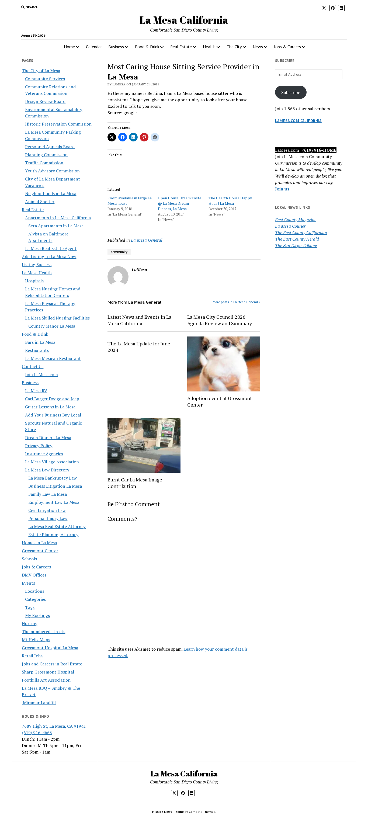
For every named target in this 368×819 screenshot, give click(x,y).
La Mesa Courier (290, 226)
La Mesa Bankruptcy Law (52, 478)
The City (234, 46)
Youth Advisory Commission (52, 171)
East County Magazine (295, 220)
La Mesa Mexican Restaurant (53, 358)
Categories (35, 599)
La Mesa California (184, 20)
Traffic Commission (44, 163)
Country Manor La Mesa (51, 326)
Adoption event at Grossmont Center (219, 401)
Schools (29, 559)
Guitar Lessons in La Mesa (50, 407)
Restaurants (37, 350)
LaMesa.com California (298, 120)
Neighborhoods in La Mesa (50, 193)
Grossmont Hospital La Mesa (50, 648)
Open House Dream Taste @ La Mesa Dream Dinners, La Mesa (179, 203)
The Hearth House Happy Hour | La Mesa (230, 200)
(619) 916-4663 (37, 732)
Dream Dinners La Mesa (48, 437)
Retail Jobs (32, 656)
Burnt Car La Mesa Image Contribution (134, 482)
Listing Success (36, 265)
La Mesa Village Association (52, 462)
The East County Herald (297, 239)
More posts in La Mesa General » (237, 302)
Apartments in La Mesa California (58, 218)
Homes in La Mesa (39, 543)
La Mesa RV (36, 391)
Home (69, 46)
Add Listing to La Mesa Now (49, 256)
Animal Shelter (39, 201)
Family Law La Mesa (47, 494)
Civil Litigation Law (47, 510)
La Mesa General (146, 240)
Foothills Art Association (46, 680)
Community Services (45, 79)
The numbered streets (43, 631)
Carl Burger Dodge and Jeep (52, 399)
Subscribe (290, 92)
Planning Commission (46, 155)
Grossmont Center (40, 551)
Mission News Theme (168, 812)
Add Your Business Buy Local (53, 415)
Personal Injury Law (47, 518)
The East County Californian (301, 232)
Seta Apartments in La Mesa (56, 226)
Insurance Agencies (44, 454)
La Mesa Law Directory (47, 470)
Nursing (29, 623)
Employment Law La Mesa (53, 502)
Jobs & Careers (287, 46)
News (258, 46)
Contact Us (32, 366)
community (119, 252)
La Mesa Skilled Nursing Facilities (57, 318)
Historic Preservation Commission (58, 124)
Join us (282, 189)
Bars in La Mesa (40, 342)
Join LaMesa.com (41, 374)
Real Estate (181, 46)
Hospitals (34, 281)
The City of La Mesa (41, 71)
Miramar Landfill (39, 703)
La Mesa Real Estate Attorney (57, 526)
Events (28, 583)
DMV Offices (34, 575)
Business (116, 46)
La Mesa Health (37, 273)
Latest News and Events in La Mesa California (139, 320)
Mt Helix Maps (36, 640)
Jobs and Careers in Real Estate (52, 664)
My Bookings (37, 615)
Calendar (94, 46)
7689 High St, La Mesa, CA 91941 (54, 726)
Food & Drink (147, 46)
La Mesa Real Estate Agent (51, 248)
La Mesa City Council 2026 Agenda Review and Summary (219, 320)
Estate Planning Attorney (53, 534)
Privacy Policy (38, 446)
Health (209, 46)
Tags (29, 607)
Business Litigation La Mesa (55, 486)
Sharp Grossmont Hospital (48, 672)
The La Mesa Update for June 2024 (138, 346)
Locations (34, 591)
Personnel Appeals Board (50, 147)
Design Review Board (45, 101)
